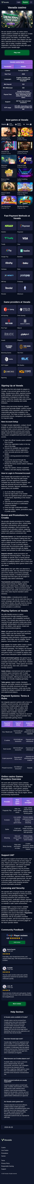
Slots (27, 124)
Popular (4, 124)
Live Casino (11, 124)
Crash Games (19, 124)
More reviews (17, 1003)
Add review (17, 942)
